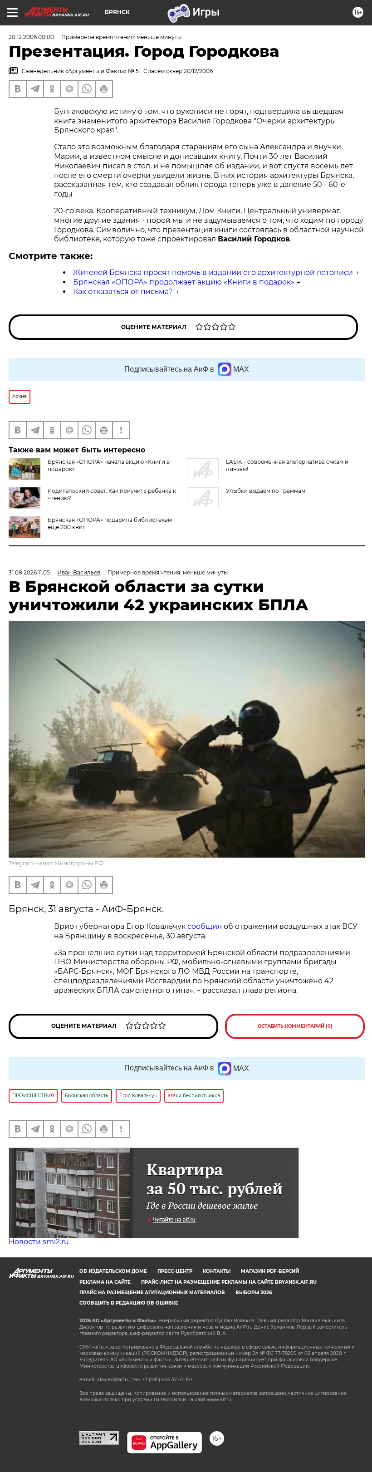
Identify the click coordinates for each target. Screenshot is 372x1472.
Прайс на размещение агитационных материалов (152, 1292)
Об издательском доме (113, 1271)
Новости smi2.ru (39, 1241)
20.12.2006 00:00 (31, 37)
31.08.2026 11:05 (29, 572)
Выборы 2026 (253, 1292)
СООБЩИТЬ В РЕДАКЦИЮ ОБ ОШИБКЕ (128, 1303)
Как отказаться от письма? (123, 291)
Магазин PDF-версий (270, 1271)
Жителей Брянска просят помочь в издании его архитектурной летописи (213, 272)
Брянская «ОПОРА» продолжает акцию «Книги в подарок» (183, 282)
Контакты (216, 1271)
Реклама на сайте (105, 1282)
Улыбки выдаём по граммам (265, 490)
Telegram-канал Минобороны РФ (56, 863)
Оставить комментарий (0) (295, 1026)
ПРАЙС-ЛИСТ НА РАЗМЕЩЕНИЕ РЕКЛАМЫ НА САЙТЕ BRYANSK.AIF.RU (229, 1282)
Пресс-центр (174, 1271)
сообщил (204, 926)
